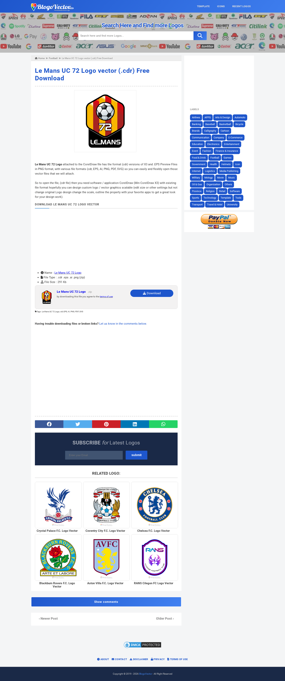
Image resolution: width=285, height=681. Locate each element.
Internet (196, 171)
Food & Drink (199, 157)
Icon (237, 164)
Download (153, 293)
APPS (208, 117)
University (232, 204)
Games (227, 157)
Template (226, 197)
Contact (120, 659)
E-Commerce (235, 137)
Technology (210, 197)
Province (196, 191)
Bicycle (239, 124)
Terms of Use (178, 659)
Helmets (226, 164)
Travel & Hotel (214, 204)
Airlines (196, 117)
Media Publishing (228, 171)
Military (196, 177)
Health (213, 164)
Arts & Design (222, 117)
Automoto (240, 117)
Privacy (159, 659)
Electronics (213, 144)
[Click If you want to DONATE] (219, 228)
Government (198, 164)
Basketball (225, 124)
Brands (196, 130)
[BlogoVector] (52, 10)
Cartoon (225, 130)
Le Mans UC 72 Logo (67, 272)
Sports (195, 197)
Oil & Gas (197, 184)
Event (195, 150)
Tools (238, 197)
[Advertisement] (106, 239)
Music (231, 177)
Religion (210, 191)
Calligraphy (210, 130)
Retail (222, 191)
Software (235, 191)
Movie (220, 177)
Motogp (208, 177)
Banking (196, 124)
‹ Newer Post (48, 618)
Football (214, 157)
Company (219, 137)
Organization (213, 184)
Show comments (106, 602)
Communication (200, 137)
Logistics (210, 171)
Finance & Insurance (227, 150)
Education (197, 144)
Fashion (206, 150)
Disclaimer (140, 659)
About (104, 659)
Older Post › (165, 618)
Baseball (210, 124)
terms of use (106, 296)
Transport (197, 204)
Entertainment (231, 144)
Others (228, 184)
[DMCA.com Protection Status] (142, 647)
